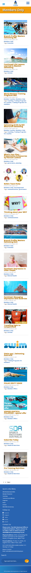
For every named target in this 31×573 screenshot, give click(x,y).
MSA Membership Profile (9, 491)
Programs (5, 500)
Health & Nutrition (13, 445)
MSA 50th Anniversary (8, 506)
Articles (9, 73)
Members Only (8, 41)
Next (8, 482)
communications (12, 189)
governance (11, 163)
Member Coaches (9, 99)
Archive (4, 504)
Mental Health (12, 276)
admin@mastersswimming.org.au (14, 551)
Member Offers (12, 389)
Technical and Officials (9, 498)
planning (18, 163)
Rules (4, 502)
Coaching (10, 101)
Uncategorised (19, 187)
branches (10, 43)
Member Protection (7, 494)
